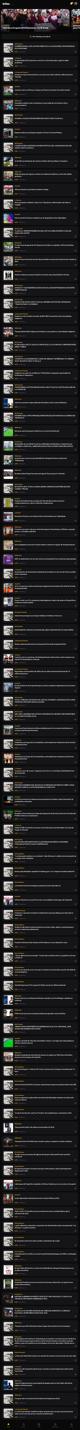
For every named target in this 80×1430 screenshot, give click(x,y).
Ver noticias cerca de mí (41, 37)
